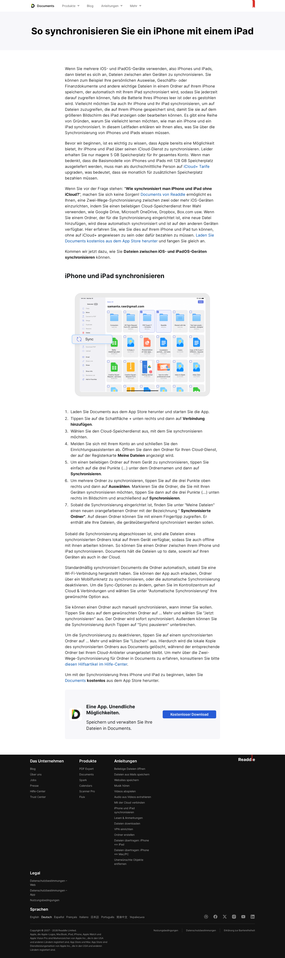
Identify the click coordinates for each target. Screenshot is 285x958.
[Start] (252, 4)
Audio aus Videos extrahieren (132, 796)
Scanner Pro (87, 791)
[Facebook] (215, 916)
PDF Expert (86, 768)
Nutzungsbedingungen (44, 900)
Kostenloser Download (189, 714)
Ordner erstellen (124, 834)
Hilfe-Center (37, 791)
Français (71, 917)
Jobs (33, 780)
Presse (34, 785)
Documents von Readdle (163, 194)
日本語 (95, 917)
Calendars (85, 785)
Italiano (83, 917)
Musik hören (122, 785)
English (34, 917)
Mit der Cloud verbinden (129, 802)
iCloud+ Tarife (197, 166)
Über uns (35, 774)
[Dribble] (206, 916)
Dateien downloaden (127, 823)
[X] (224, 916)
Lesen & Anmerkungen (128, 817)
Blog (90, 6)
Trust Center (38, 796)
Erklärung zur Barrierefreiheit (239, 930)
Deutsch (46, 917)
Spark (83, 780)
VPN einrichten (123, 829)
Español (59, 917)
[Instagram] (234, 916)
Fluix (82, 796)
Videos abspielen (125, 791)
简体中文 (122, 917)
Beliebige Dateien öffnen (129, 768)
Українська (137, 917)
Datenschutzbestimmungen (201, 930)
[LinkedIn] (252, 916)
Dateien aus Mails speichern (131, 774)
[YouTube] (243, 916)
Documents (75, 680)
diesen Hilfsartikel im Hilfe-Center (96, 664)
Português (107, 917)
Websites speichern (126, 780)
